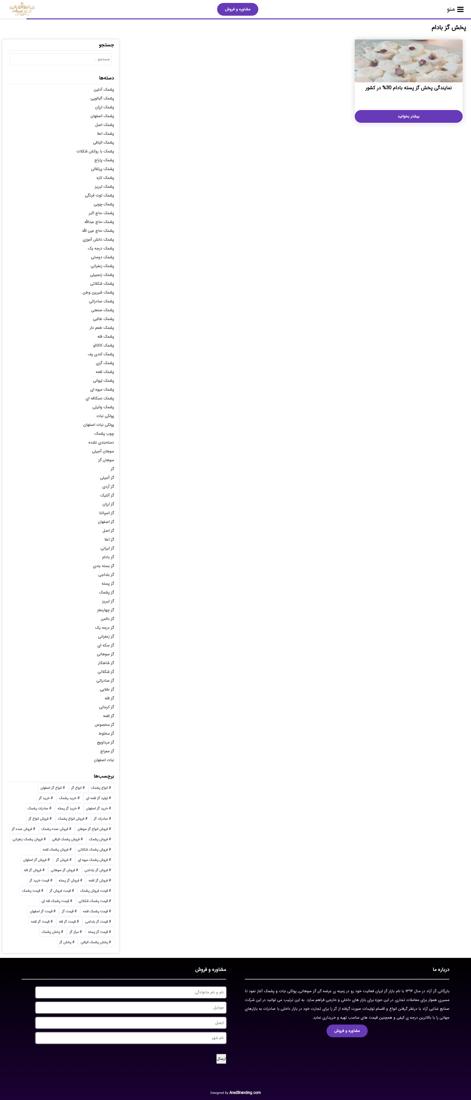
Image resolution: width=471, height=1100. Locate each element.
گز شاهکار (106, 663)
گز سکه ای (105, 645)
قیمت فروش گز (60, 890)
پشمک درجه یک (101, 248)
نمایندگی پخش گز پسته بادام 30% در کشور (409, 88)
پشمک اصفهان (102, 116)
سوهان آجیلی (103, 451)
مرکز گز (74, 932)
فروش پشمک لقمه (55, 849)
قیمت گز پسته (98, 932)
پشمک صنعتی (102, 310)
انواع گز (76, 788)
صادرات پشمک (38, 808)
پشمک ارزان (104, 107)
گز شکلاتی (106, 672)
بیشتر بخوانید (408, 116)
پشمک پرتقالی (102, 169)
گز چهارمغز (105, 610)
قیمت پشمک (31, 890)
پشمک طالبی (103, 319)
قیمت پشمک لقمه (95, 911)
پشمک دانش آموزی (98, 239)
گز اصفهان (106, 522)
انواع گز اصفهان (51, 788)
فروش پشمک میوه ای (93, 860)
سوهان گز (106, 460)
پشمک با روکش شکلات (95, 151)
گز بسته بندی (103, 566)
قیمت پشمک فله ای (55, 901)
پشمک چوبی (104, 204)
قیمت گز (68, 911)
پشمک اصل (104, 125)
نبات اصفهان (104, 760)
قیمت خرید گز (39, 880)
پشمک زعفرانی (102, 266)
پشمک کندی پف (101, 354)
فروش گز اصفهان (35, 860)
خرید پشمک (68, 798)
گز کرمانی (106, 707)
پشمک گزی (105, 363)
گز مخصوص (104, 725)
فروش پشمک (98, 839)
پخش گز (65, 942)
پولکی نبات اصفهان (98, 425)
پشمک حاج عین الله (98, 231)
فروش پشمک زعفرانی (28, 839)
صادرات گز (101, 818)
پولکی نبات (105, 416)
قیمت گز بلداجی (96, 921)
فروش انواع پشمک (71, 818)
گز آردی (108, 486)
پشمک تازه (105, 178)
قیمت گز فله (67, 921)
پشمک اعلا (105, 134)
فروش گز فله (32, 870)
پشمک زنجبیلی (102, 275)
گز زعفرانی (106, 636)
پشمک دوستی (102, 257)
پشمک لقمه (105, 372)
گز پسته (108, 584)
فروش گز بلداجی (96, 870)
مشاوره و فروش (237, 9)
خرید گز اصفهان (97, 808)
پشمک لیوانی (103, 381)
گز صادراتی (105, 681)
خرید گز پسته (67, 808)
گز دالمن (107, 619)
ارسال (221, 1059)
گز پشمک (106, 592)
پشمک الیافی (103, 142)
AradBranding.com (245, 1093)
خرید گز (44, 798)
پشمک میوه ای (102, 389)
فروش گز (62, 860)
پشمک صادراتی (101, 301)
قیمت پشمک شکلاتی (93, 901)
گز (112, 469)
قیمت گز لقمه (40, 921)
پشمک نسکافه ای (100, 398)
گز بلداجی (106, 575)
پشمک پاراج (104, 160)
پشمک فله (105, 337)
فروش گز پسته (69, 880)
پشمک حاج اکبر (101, 213)
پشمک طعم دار (102, 328)
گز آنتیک (107, 495)
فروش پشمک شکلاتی (93, 849)
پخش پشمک (51, 932)
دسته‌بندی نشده (101, 442)
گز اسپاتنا (106, 513)
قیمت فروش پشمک (94, 890)
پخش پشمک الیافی (94, 942)
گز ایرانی (107, 548)
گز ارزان (108, 504)
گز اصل (108, 531)
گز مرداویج (105, 742)
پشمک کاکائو (103, 345)
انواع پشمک (99, 788)
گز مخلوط (106, 733)
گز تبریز (108, 601)
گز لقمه (108, 716)
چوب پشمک (104, 434)
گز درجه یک (104, 628)
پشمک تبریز (104, 187)
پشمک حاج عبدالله (99, 222)
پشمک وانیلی (103, 407)
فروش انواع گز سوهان (93, 829)
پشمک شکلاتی (102, 284)
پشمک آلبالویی (102, 98)
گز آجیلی (107, 478)
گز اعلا (109, 539)
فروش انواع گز (38, 818)
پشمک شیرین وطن (98, 292)
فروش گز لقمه (98, 880)
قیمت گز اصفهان (41, 911)
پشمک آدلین (104, 90)
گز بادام (108, 557)
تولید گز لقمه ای (97, 798)
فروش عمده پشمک (54, 829)
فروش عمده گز (22, 829)
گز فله (109, 698)
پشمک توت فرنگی (99, 195)
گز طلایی (107, 689)
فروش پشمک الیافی (66, 839)
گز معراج (107, 751)
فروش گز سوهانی (63, 870)
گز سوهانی (105, 654)
